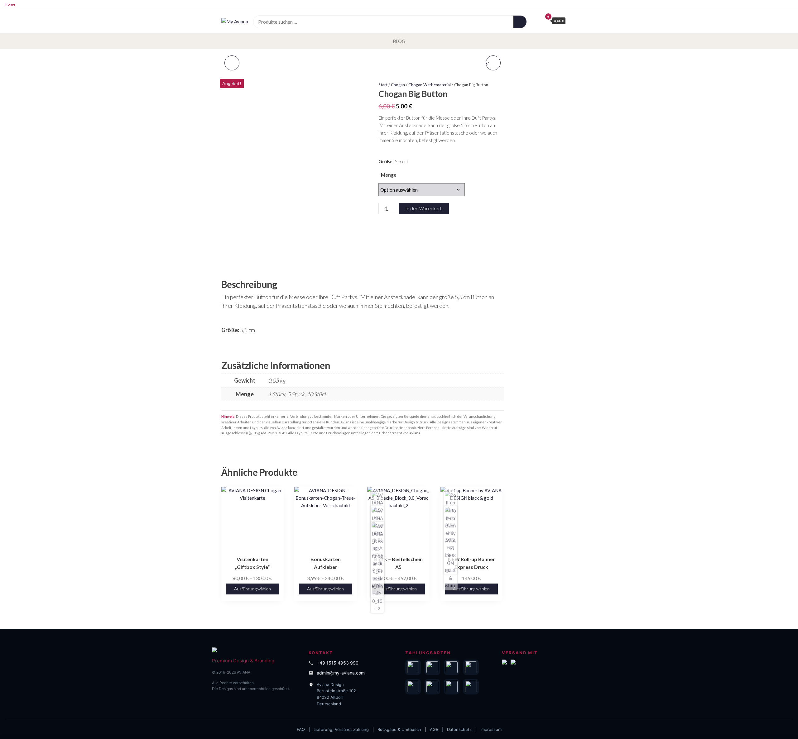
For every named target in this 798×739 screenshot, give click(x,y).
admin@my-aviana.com (341, 672)
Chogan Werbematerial (429, 84)
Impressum (491, 729)
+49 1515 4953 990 (337, 662)
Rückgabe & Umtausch (399, 729)
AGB (434, 729)
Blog (399, 41)
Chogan (398, 84)
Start (382, 84)
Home (10, 4)
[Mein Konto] (536, 21)
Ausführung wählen (252, 588)
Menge (389, 175)
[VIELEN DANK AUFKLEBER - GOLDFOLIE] (231, 62)
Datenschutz (459, 729)
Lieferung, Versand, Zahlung (341, 729)
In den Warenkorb (424, 208)
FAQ (301, 729)
